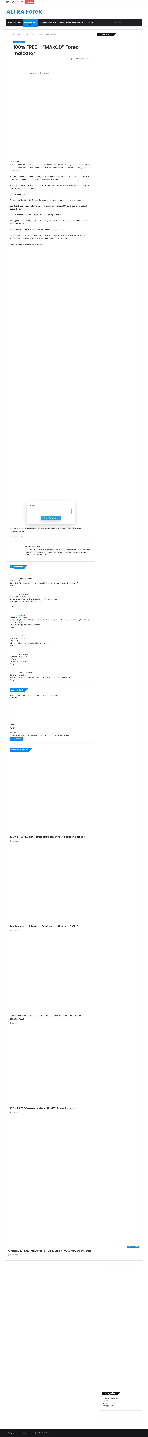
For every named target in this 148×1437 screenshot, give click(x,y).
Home (12, 34)
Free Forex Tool (108, 1401)
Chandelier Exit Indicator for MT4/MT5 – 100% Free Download (49, 1251)
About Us (91, 22)
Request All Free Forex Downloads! (71, 22)
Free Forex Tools (30, 22)
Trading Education (14, 22)
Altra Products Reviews (48, 22)
